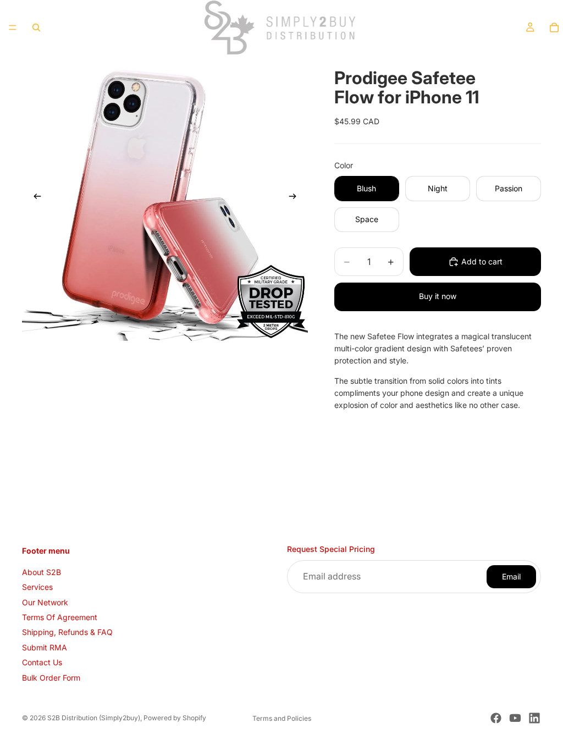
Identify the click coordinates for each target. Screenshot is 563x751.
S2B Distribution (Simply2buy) (93, 718)
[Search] (36, 27)
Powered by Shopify (174, 718)
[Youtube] (515, 718)
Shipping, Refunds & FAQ (67, 632)
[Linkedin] (534, 718)
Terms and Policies (281, 718)
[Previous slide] (34, 198)
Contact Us (42, 662)
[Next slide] (296, 198)
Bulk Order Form (51, 677)
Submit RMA (44, 647)
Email (511, 576)
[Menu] (12, 27)
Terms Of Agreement (59, 617)
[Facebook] (496, 718)
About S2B (41, 572)
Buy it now (437, 296)
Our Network (45, 602)
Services (37, 587)
